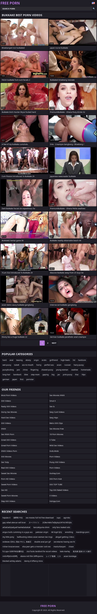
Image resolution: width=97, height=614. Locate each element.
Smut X (53, 401)
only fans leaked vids (61, 527)
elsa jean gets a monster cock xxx (36, 546)
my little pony (8, 537)
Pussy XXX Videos (57, 462)
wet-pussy (7, 365)
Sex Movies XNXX (57, 395)
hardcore (82, 360)
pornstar (30, 379)
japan (14, 379)
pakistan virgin (42, 532)
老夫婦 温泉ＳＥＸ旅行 (82, 551)
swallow (74, 370)
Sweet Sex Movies (9, 473)
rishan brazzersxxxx (11, 546)
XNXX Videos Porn (9, 451)
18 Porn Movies (56, 434)
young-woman (62, 370)
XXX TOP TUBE (56, 484)
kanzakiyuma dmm (41, 527)
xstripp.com (55, 501)
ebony (28, 360)
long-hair (6, 374)
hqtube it (6, 517)
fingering (34, 370)
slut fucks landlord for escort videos (42, 551)
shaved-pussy (47, 370)
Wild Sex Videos (56, 445)
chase (71, 546)
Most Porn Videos (9, 395)
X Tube (52, 440)
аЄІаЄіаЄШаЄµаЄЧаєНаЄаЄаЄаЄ (16, 527)
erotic (44, 360)
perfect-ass (49, 365)
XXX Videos (6, 401)
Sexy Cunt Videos (57, 412)
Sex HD (4, 490)
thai (76, 374)
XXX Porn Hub (56, 479)
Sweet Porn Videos (9, 484)
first (21, 379)
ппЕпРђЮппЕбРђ (10, 556)
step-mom (35, 374)
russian (67, 365)
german (6, 379)
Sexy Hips (54, 417)
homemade (86, 370)
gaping (46, 374)
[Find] (94, 8)
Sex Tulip (5, 462)
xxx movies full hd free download (40, 517)
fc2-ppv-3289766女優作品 (13, 551)
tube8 (16, 365)
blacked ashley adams (12, 561)
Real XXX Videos (8, 467)
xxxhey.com (55, 473)
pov (18, 370)
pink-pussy (67, 374)
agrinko (67, 517)
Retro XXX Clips (56, 423)
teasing (19, 360)
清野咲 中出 (18, 517)
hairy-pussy (79, 365)
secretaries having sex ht (64, 542)
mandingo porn (82, 532)
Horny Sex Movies (9, 412)
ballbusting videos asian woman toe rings (35, 537)
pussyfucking (8, 370)
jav (58, 374)
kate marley (65, 551)
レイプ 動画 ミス (53, 556)
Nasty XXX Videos (8, 406)
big (53, 374)
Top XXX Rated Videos (59, 490)
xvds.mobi (54, 451)
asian (59, 365)
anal (11, 360)
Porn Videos (55, 456)
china (25, 370)
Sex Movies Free (57, 428)
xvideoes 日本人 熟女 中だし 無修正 (17, 542)
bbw (26, 374)
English (93, 3)
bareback (17, 374)
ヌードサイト (34, 522)
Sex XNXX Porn (7, 434)
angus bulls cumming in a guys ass (18, 532)
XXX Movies (6, 456)
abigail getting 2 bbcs (65, 537)
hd (74, 360)
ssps (58, 517)
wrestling (69, 532)
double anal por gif (42, 542)
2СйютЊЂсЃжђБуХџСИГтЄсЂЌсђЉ (57, 522)
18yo (83, 374)
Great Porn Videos (9, 445)
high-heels (65, 360)
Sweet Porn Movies (9, 495)
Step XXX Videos (8, 501)
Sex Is (52, 406)
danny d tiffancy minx (33, 561)
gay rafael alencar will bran (14, 522)
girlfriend (54, 360)
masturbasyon (60, 546)
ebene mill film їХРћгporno (31, 556)
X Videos (53, 495)
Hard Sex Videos (8, 417)
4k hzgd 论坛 (56, 532)
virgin (36, 360)
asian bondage (70, 556)
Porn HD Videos (8, 479)
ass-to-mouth (27, 365)
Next (54, 343)
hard (5, 360)
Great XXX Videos (8, 440)
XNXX (3, 428)
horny (38, 365)
